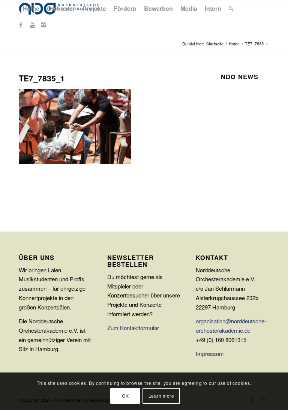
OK (125, 395)
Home (234, 44)
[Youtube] (32, 24)
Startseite (215, 44)
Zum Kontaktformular (133, 328)
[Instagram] (43, 24)
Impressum (210, 353)
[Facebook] (21, 24)
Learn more (161, 395)
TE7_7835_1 (42, 78)
